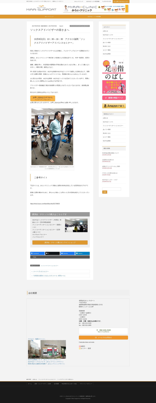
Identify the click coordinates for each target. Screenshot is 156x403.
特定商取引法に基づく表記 (69, 383)
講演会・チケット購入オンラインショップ (60, 242)
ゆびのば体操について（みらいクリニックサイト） (44, 359)
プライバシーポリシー (86, 383)
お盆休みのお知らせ (108, 159)
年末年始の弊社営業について (110, 153)
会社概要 (56, 383)
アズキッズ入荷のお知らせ (109, 173)
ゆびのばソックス (108, 35)
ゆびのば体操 (106, 54)
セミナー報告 (106, 50)
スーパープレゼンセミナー (41, 271)
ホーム (30, 383)
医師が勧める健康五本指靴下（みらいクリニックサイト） (47, 364)
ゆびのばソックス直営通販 (92, 1)
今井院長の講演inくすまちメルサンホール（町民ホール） (49, 275)
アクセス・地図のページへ (36, 339)
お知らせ (105, 31)
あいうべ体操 (106, 42)
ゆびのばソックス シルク (109, 179)
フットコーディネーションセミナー (79, 26)
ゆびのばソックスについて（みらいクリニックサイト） (46, 361)
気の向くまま (106, 46)
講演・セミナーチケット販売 (43, 383)
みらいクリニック (78, 1)
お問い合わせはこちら (122, 1)
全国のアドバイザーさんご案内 (111, 166)
